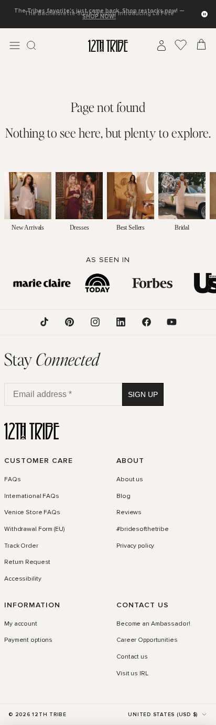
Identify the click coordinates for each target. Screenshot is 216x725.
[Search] (31, 45)
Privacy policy (135, 545)
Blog (123, 496)
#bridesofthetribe (142, 529)
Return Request (27, 562)
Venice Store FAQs (32, 512)
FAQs (12, 480)
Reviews (129, 512)
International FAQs (31, 496)
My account (20, 624)
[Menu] (14, 45)
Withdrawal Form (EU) (34, 529)
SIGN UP (143, 394)
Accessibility (22, 579)
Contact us (132, 657)
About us (129, 480)
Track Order (21, 545)
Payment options (28, 640)
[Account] (161, 45)
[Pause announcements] (204, 14)
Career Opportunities (147, 640)
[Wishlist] (181, 45)
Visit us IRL (132, 674)
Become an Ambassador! (153, 624)
